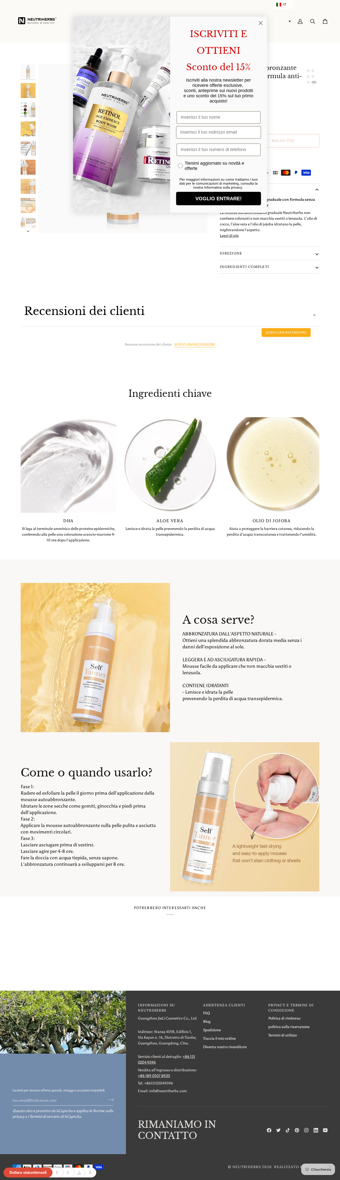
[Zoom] (47, 223)
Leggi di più (229, 235)
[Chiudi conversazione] (260, 23)
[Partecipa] (109, 1100)
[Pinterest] (297, 1130)
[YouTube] (325, 1130)
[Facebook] (269, 1130)
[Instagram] (306, 1130)
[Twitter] (278, 1130)
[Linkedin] (316, 1130)
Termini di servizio (45, 1116)
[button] (283, 4)
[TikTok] (288, 1130)
